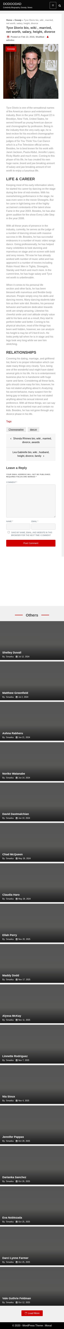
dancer (33, 429)
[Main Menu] (53, 5)
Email (34, 521)
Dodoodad (12, 4)
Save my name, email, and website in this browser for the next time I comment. (31, 533)
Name (9, 521)
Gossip (18, 20)
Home (9, 20)
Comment (11, 482)
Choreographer (16, 429)
